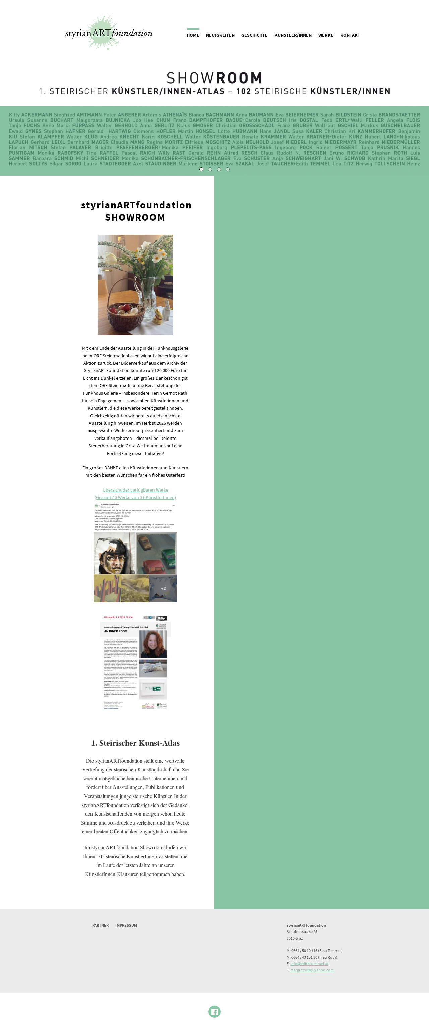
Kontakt (350, 35)
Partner (100, 925)
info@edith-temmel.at (309, 963)
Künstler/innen (293, 35)
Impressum (126, 925)
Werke (325, 35)
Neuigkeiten (220, 35)
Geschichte (254, 35)
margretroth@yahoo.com (312, 970)
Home (193, 35)
